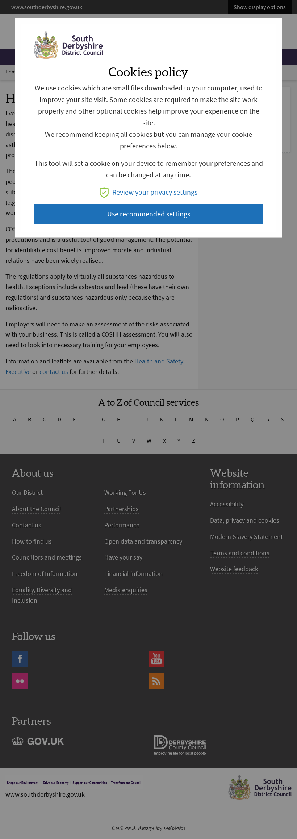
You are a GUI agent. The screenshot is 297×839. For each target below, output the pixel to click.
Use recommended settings (148, 214)
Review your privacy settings (154, 192)
